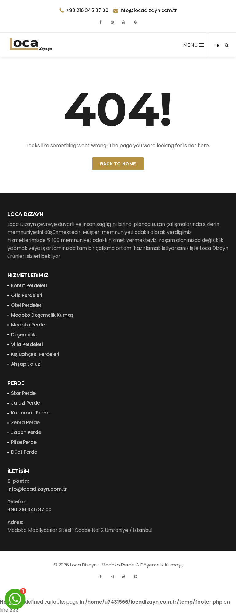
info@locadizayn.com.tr (148, 10)
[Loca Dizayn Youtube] (124, 576)
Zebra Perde (25, 422)
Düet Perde (24, 452)
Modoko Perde (28, 325)
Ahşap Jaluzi (26, 364)
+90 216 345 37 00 (86, 10)
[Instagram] (112, 22)
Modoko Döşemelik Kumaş (42, 315)
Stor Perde (23, 393)
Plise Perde (24, 442)
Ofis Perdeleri (26, 295)
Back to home (118, 163)
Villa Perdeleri (27, 344)
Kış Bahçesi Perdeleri (35, 354)
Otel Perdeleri (27, 305)
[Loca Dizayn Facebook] (100, 576)
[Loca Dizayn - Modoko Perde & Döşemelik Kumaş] (30, 45)
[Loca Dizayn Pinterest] (135, 576)
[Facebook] (100, 22)
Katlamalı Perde (30, 413)
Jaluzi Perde (25, 403)
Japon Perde (26, 432)
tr (217, 45)
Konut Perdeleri (29, 285)
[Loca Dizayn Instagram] (112, 576)
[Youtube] (124, 22)
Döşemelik (23, 334)
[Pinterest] (135, 22)
